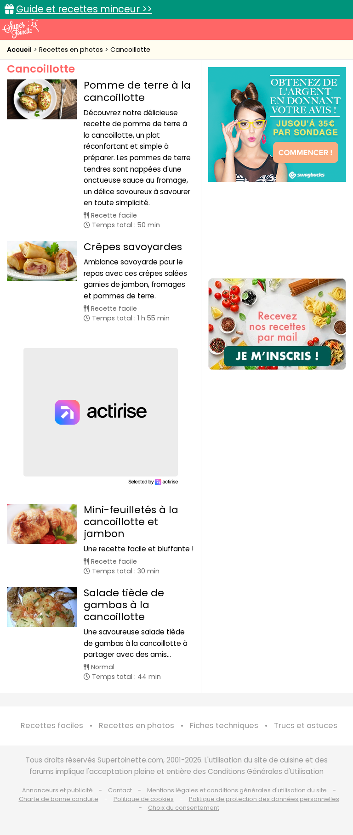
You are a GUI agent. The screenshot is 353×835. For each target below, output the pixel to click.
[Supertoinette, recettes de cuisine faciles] (20, 28)
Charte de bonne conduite (58, 799)
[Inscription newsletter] (277, 324)
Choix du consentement (183, 808)
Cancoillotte (130, 49)
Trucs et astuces (305, 725)
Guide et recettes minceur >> (84, 9)
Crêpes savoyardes (133, 247)
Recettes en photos (72, 49)
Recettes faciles (52, 725)
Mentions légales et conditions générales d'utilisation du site (237, 790)
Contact (120, 790)
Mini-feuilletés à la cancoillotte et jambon (131, 522)
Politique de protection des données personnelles (264, 799)
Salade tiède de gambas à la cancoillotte (124, 605)
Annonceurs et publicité (57, 790)
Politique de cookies (144, 799)
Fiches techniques (224, 725)
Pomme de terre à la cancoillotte (137, 91)
